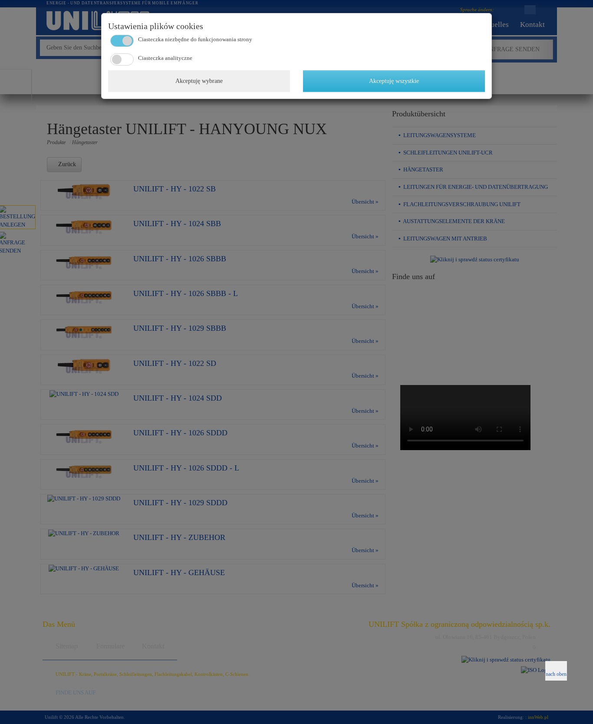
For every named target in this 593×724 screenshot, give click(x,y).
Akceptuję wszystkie (394, 81)
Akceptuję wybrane (199, 81)
